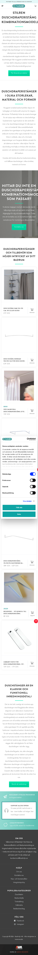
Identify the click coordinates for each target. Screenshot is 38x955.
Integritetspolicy (19, 882)
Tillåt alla (19, 507)
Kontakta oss (19, 227)
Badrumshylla (19, 898)
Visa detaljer (27, 501)
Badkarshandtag (19, 909)
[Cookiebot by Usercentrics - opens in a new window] (27, 439)
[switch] (33, 480)
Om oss (19, 872)
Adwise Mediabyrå (22, 952)
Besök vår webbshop (19, 784)
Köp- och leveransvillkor (19, 879)
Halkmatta (19, 905)
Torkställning (19, 902)
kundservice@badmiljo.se (19, 858)
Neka (19, 514)
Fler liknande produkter (19, 73)
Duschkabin (19, 894)
